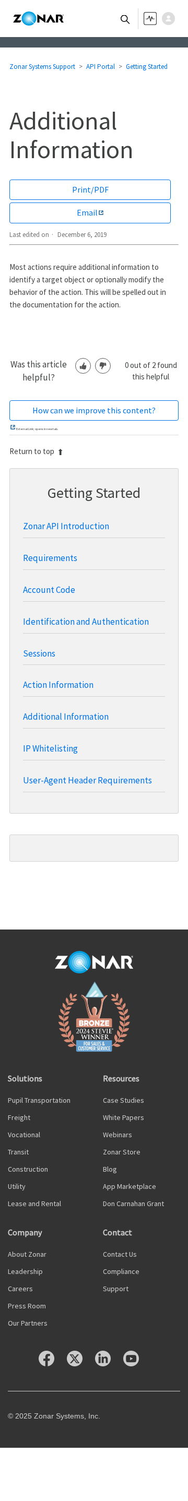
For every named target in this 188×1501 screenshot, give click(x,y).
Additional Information (66, 716)
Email (87, 212)
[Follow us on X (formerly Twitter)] (80, 1363)
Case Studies (123, 1100)
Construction (28, 1169)
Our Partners (28, 1323)
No (103, 366)
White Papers (123, 1117)
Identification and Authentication (86, 621)
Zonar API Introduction (66, 526)
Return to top (31, 451)
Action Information (58, 684)
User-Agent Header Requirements (87, 780)
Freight (19, 1117)
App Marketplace (129, 1186)
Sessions (39, 653)
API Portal (100, 66)
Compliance (121, 1271)
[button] (171, 18)
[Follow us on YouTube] (136, 1363)
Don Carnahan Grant (133, 1203)
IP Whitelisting (50, 748)
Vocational (24, 1134)
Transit (18, 1152)
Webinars (117, 1134)
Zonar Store (121, 1152)
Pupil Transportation (39, 1100)
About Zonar (27, 1254)
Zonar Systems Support (42, 66)
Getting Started (147, 66)
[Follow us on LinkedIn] (108, 1363)
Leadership (25, 1271)
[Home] (38, 18)
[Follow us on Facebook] (52, 1363)
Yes (83, 366)
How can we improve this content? (94, 410)
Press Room (27, 1306)
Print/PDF (90, 189)
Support (115, 1288)
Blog (110, 1169)
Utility (17, 1186)
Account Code (49, 589)
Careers (20, 1288)
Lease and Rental (34, 1203)
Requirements (50, 558)
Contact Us (120, 1254)
